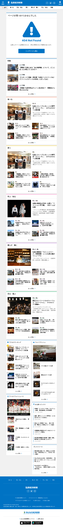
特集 (52, 7)
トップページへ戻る (31, 51)
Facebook (47, 3)
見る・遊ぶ (20, 7)
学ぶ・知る (45, 7)
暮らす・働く (35, 7)
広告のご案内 (47, 500)
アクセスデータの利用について (24, 500)
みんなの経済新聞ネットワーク (31, 513)
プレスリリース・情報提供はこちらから (39, 497)
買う (27, 7)
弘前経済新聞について (21, 497)
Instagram (54, 3)
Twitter (50, 3)
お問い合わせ (37, 500)
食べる (12, 7)
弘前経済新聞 (14, 2)
